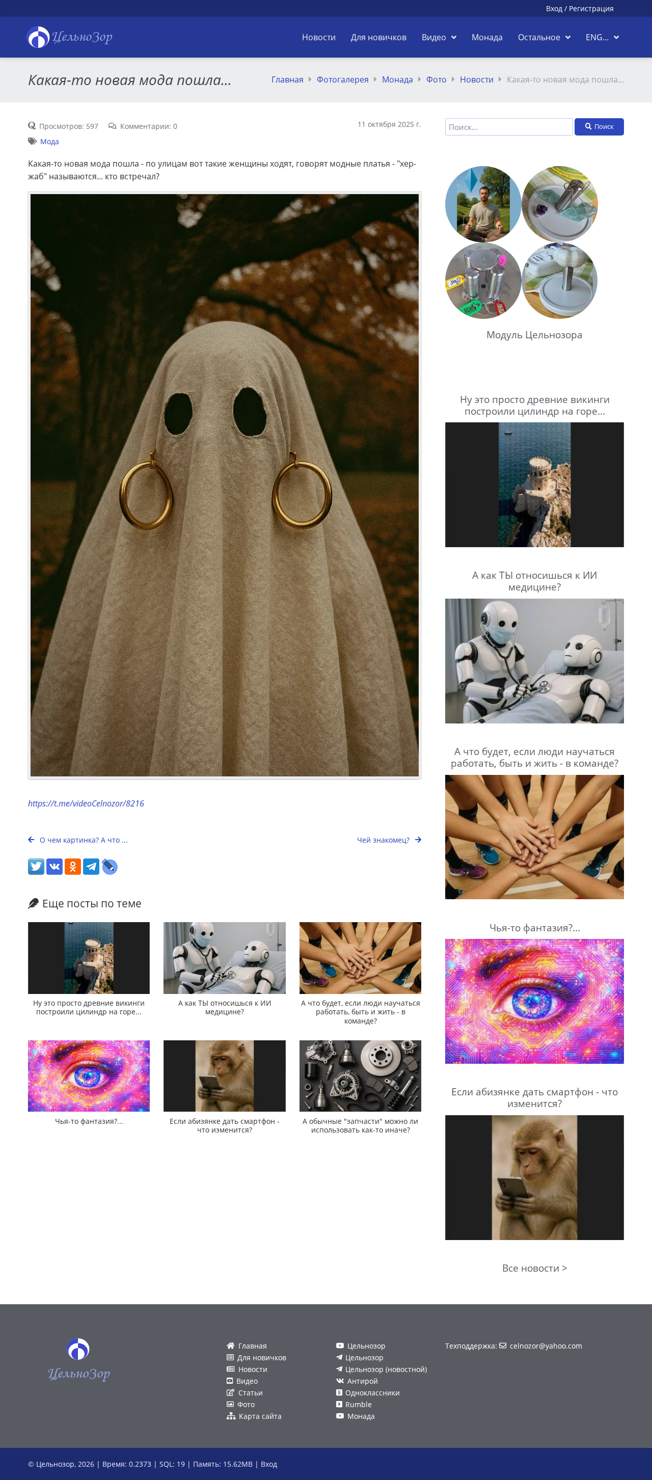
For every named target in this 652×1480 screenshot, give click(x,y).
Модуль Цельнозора (534, 334)
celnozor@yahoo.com (546, 1346)
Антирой (362, 1381)
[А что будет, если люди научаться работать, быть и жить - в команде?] (360, 958)
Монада (397, 79)
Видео (247, 1381)
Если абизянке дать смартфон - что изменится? (225, 1125)
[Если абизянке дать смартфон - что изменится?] (224, 1076)
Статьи (250, 1392)
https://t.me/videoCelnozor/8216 (86, 803)
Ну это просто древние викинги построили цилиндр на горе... (89, 1007)
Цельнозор (366, 1346)
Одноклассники (372, 1392)
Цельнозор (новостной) (386, 1369)
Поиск (604, 126)
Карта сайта (260, 1416)
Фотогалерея (343, 79)
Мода (49, 141)
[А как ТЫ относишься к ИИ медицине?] (224, 958)
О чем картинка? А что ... (83, 840)
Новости (477, 79)
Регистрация (591, 8)
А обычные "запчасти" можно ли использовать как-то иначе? (360, 1125)
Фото (436, 79)
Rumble (358, 1404)
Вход (554, 8)
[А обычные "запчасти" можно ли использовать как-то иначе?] (360, 1076)
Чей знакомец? (384, 840)
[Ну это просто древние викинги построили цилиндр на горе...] (89, 958)
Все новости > (534, 1268)
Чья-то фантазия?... (89, 1121)
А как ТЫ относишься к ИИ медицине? (224, 1007)
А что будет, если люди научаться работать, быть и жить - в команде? (360, 1012)
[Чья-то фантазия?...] (89, 1076)
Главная (287, 79)
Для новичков (261, 1357)
